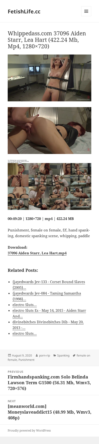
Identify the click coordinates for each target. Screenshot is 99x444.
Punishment (26, 360)
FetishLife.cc (24, 11)
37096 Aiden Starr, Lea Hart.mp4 (37, 253)
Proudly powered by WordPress (29, 430)
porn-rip (44, 355)
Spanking (63, 355)
